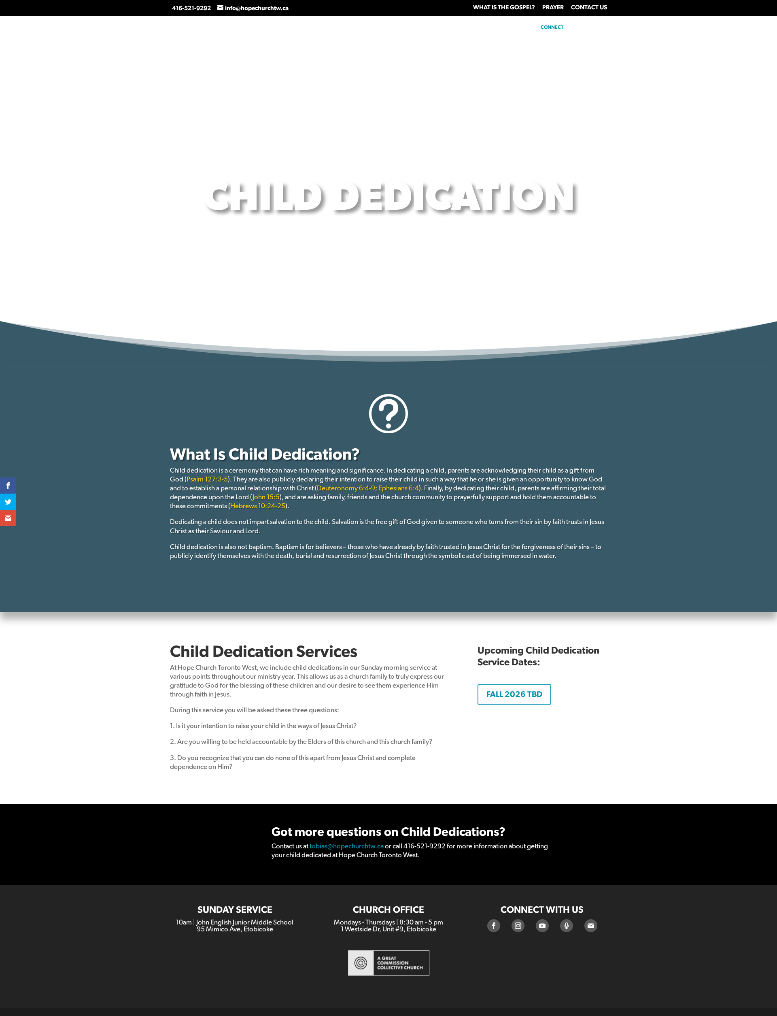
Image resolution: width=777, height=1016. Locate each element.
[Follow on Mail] (590, 925)
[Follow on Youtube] (542, 925)
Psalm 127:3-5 (207, 479)
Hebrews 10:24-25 (257, 506)
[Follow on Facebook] (493, 925)
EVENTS (739, 27)
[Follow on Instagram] (518, 925)
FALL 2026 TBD (514, 694)
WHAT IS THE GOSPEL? (504, 7)
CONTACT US (589, 7)
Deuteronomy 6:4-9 (346, 488)
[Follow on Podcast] (566, 925)
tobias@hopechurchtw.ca (347, 846)
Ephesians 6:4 (398, 488)
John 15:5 (266, 497)
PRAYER (553, 7)
